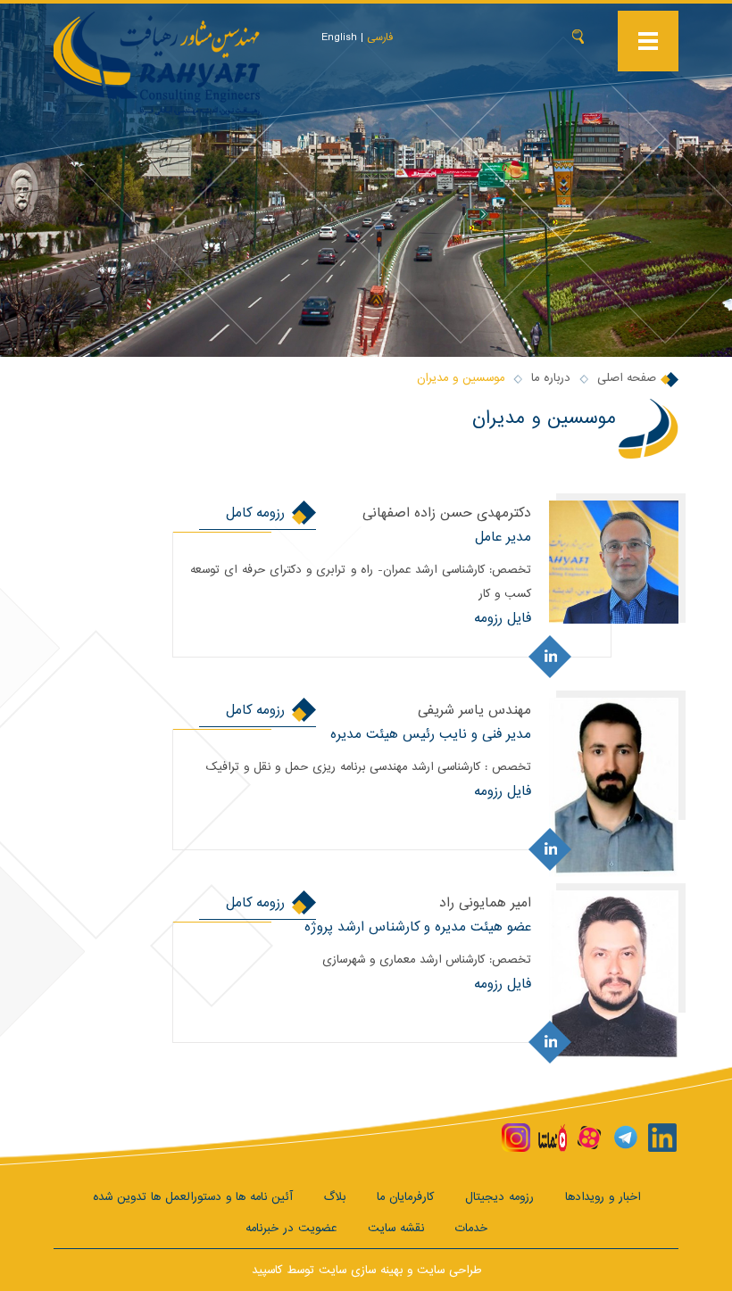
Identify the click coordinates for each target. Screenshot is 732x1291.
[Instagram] (516, 1137)
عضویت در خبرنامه (291, 1228)
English (339, 37)
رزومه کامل (255, 513)
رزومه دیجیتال (499, 1197)
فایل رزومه (502, 618)
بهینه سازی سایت (361, 1270)
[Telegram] (625, 1137)
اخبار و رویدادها (602, 1197)
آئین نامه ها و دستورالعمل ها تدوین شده (193, 1197)
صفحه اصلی (626, 378)
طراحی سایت (449, 1270)
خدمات (471, 1228)
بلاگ (334, 1197)
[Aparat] (589, 1137)
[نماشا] (552, 1137)
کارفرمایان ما (405, 1197)
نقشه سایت (396, 1228)
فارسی (380, 37)
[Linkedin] (662, 1137)
